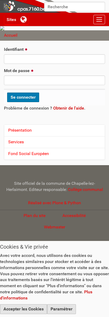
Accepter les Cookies (23, 308)
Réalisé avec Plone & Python (54, 202)
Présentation (20, 130)
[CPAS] (39, 6)
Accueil (10, 35)
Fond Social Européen (28, 153)
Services (16, 141)
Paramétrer (61, 308)
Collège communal (85, 189)
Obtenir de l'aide (68, 108)
